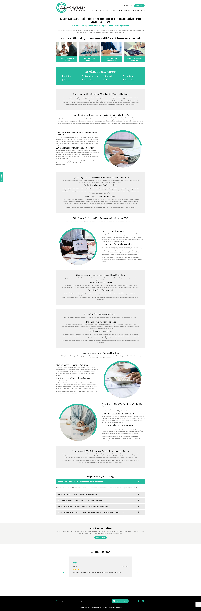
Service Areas (116, 10)
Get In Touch (100, 537)
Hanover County (130, 80)
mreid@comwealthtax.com (109, 460)
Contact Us (141, 10)
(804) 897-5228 (128, 6)
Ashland (107, 80)
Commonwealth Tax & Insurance (99, 607)
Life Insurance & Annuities (89, 59)
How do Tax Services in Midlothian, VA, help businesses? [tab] (77, 494)
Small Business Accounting (112, 59)
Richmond (108, 76)
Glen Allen (67, 80)
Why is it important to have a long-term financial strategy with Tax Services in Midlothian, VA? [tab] (91, 512)
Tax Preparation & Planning (67, 59)
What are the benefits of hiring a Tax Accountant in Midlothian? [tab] (80, 482)
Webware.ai (119, 607)
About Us (98, 10)
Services (105, 10)
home (92, 10)
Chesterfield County (91, 76)
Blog (134, 10)
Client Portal (128, 10)
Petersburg (129, 76)
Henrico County (89, 80)
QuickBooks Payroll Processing (134, 59)
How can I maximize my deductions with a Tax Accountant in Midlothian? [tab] (83, 506)
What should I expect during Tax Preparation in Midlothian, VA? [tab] (80, 500)
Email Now (139, 5)
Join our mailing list (121, 601)
